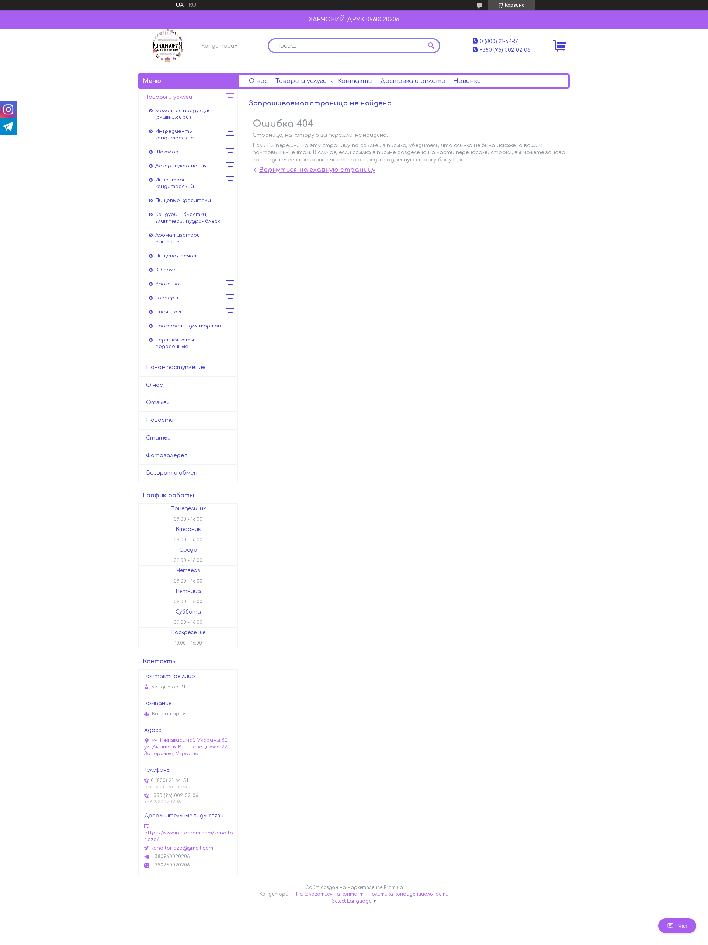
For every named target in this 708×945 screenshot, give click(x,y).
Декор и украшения (180, 165)
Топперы (166, 297)
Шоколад (166, 151)
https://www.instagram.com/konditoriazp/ (188, 836)
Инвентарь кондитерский (174, 183)
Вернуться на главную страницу (317, 169)
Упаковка (167, 283)
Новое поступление (176, 367)
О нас (258, 81)
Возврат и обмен (171, 473)
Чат (682, 926)
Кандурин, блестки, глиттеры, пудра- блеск (187, 218)
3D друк (165, 269)
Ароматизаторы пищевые (178, 238)
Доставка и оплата (412, 81)
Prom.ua (393, 887)
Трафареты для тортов (188, 326)
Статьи (158, 438)
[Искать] (431, 45)
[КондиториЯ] (167, 45)
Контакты (355, 81)
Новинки (467, 81)
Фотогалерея (166, 455)
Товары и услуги (301, 81)
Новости (159, 420)
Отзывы (158, 402)
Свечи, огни (171, 312)
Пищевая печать (177, 255)
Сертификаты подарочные (174, 343)
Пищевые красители (183, 200)
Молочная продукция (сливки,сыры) (183, 114)
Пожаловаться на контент (330, 894)
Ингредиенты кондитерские (174, 134)
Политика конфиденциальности (408, 894)
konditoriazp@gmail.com (182, 848)
